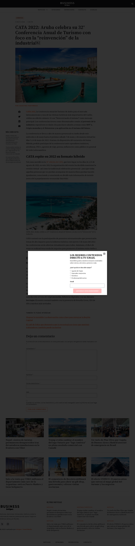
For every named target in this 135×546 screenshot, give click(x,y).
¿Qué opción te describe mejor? (81, 267)
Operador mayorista (79, 273)
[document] (67, 273)
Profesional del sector (79, 278)
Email (72, 281)
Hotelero (75, 276)
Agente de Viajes (77, 271)
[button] (104, 253)
